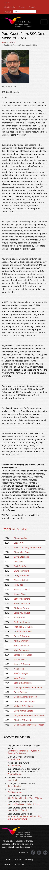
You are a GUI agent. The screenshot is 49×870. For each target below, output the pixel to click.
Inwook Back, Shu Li (17, 810)
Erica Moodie (14, 759)
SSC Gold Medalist (15, 529)
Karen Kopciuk (14, 786)
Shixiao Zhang (14, 765)
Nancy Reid (19, 617)
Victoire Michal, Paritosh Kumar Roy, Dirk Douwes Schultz (25, 817)
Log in (6, 2)
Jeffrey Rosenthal (22, 599)
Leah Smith (13, 780)
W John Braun (14, 774)
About (18, 859)
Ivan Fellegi (19, 669)
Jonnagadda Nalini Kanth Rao (28, 687)
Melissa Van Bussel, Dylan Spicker (24, 804)
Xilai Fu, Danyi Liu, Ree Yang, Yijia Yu (25, 798)
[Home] (16, 22)
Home (4, 42)
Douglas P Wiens (22, 575)
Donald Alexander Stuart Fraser (29, 724)
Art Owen (18, 561)
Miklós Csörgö (21, 673)
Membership (9, 7)
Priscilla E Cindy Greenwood (27, 547)
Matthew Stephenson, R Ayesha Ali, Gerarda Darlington (24, 752)
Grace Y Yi (19, 543)
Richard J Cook (21, 580)
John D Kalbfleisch (23, 683)
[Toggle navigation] (43, 21)
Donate (22, 7)
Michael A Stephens (23, 706)
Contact (32, 7)
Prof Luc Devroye (22, 622)
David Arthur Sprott (23, 710)
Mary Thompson (21, 645)
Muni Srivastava (21, 650)
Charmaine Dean (22, 552)
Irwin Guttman (20, 678)
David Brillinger (21, 692)
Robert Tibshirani (22, 603)
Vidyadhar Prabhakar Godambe (29, 715)
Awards (12, 42)
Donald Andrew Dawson (25, 696)
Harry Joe (18, 585)
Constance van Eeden (24, 701)
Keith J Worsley (21, 641)
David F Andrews (22, 636)
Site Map (29, 859)
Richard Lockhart (22, 589)
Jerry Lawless (20, 659)
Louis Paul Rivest (22, 613)
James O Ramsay (22, 664)
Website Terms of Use (14, 864)
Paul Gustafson (21, 566)
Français (7, 12)
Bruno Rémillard (21, 571)
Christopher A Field (23, 631)
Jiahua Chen (20, 594)
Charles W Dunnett (23, 720)
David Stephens (21, 557)
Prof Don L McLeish (23, 627)
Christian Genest (22, 608)
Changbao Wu (20, 538)
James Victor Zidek (23, 655)
